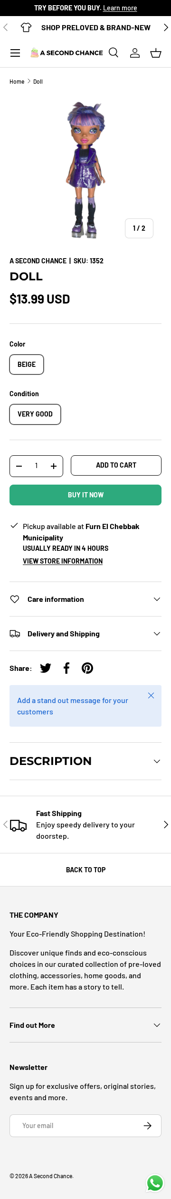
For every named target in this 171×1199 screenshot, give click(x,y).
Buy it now (86, 495)
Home (17, 81)
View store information (63, 561)
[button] (155, 53)
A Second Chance (38, 261)
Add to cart (116, 465)
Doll (38, 81)
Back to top (85, 870)
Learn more (120, 8)
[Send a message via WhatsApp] (155, 1183)
